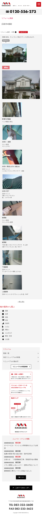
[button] (38, 4)
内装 (6, 317)
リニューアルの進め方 (10, 361)
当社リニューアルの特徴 (11, 357)
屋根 (6, 310)
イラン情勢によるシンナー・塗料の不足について (21, 465)
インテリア (8, 333)
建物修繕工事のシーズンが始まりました (18, 471)
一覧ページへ (21, 477)
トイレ (7, 326)
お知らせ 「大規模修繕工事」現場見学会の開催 (21, 459)
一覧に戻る (21, 301)
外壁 (6, 314)
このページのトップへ (22, 488)
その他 (7, 339)
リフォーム (7, 349)
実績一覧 (6, 353)
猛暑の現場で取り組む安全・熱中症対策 (18, 454)
